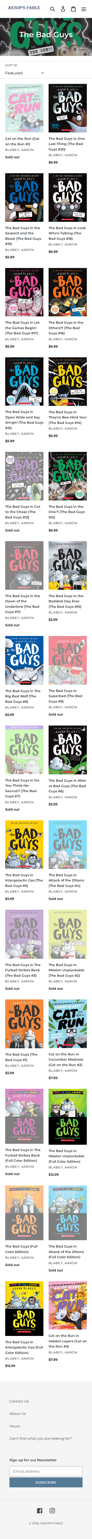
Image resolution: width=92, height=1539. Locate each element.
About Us (17, 1413)
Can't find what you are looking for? (40, 1438)
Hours (14, 1426)
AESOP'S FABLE (51, 1523)
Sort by (11, 65)
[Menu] (84, 9)
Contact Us (19, 1401)
